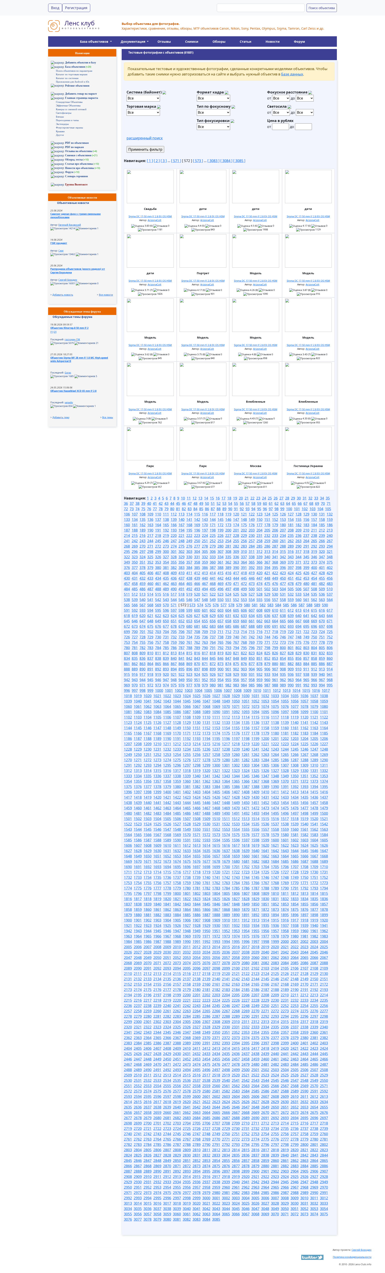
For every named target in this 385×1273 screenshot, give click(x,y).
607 (252, 610)
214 (127, 535)
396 (283, 567)
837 (150, 658)
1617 (236, 845)
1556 (255, 829)
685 (228, 626)
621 (150, 615)
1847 (226, 904)
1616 (226, 845)
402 (330, 567)
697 (322, 626)
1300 (216, 765)
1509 (206, 818)
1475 (285, 808)
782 (142, 647)
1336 (157, 776)
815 (189, 653)
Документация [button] (133, 41)
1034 (285, 695)
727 (135, 637)
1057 (304, 701)
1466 (196, 808)
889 (135, 669)
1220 (255, 743)
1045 (187, 701)
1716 (177, 872)
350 (135, 562)
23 (258, 498)
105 (328, 508)
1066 (187, 706)
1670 (138, 861)
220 (174, 535)
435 (166, 578)
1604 (314, 840)
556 (267, 599)
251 (205, 540)
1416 (324, 792)
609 (267, 610)
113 (181, 514)
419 (252, 573)
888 (127, 669)
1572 (206, 834)
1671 (147, 861)
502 (267, 589)
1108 (187, 717)
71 (329, 503)
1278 (206, 759)
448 (267, 578)
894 (174, 669)
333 (213, 556)
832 (322, 653)
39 (143, 503)
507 (306, 589)
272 (158, 546)
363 (236, 562)
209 (298, 530)
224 (205, 535)
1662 (265, 856)
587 (302, 605)
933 (267, 674)
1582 (304, 834)
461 (158, 583)
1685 (285, 861)
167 (181, 524)
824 (259, 653)
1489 (216, 813)
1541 (314, 824)
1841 (167, 904)
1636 (216, 850)
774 (291, 642)
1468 (216, 808)
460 (150, 583)
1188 (147, 738)
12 (194, 498)
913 (322, 669)
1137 (265, 722)
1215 (206, 743)
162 (142, 524)
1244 (285, 749)
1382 (196, 786)
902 (236, 669)
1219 (246, 743)
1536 (265, 824)
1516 (275, 818)
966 (314, 679)
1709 (314, 866)
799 (275, 647)
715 (252, 631)
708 (197, 631)
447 (259, 578)
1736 (167, 877)
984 (244, 685)
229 (244, 535)
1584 (324, 834)
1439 (138, 802)
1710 (324, 866)
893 (166, 669)
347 (322, 556)
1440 (147, 802)
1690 (128, 866)
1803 (206, 893)
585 (286, 605)
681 (197, 626)
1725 (265, 872)
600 (197, 610)
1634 (196, 850)
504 (283, 589)
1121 (314, 717)
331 (197, 556)
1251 (147, 754)
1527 (177, 824)
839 (166, 658)
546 (189, 599)
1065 (177, 706)
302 (181, 551)
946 (158, 679)
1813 (304, 893)
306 (213, 551)
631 (228, 615)
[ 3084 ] (226, 160)
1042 (157, 701)
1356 (147, 781)
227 (228, 535)
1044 (177, 701)
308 (228, 551)
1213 (187, 743)
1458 (324, 802)
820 (228, 653)
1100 (314, 711)
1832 (285, 898)
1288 (304, 759)
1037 (314, 695)
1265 (285, 754)
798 (267, 647)
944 (142, 679)
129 (306, 514)
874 (228, 663)
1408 (246, 792)
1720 (216, 872)
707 (189, 631)
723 (314, 631)
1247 (314, 749)
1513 (246, 818)
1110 (206, 717)
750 (314, 637)
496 (220, 589)
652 (181, 621)
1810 (275, 893)
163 (150, 524)
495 (213, 589)
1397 (138, 792)
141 (189, 519)
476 (275, 583)
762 (197, 642)
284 (252, 546)
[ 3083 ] (213, 160)
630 (220, 615)
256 (244, 540)
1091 (226, 711)
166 (174, 524)
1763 (226, 882)
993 (314, 685)
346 (314, 556)
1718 (196, 872)
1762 (216, 882)
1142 (314, 722)
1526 (167, 824)
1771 (304, 882)
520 (197, 594)
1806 (236, 893)
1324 (246, 770)
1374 (324, 781)
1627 (128, 850)
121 (244, 514)
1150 (187, 727)
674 (142, 626)
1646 (314, 850)
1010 (257, 690)
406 (150, 573)
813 (174, 653)
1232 (167, 749)
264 (306, 540)
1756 (157, 882)
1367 (255, 781)
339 (259, 556)
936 (291, 674)
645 (127, 621)
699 (127, 631)
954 (220, 679)
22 (252, 498)
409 (174, 573)
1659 (236, 856)
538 (127, 599)
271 (150, 546)
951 (197, 679)
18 (229, 498)
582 (263, 605)
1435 (304, 797)
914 (330, 669)
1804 (216, 893)
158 (322, 519)
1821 (177, 898)
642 (314, 615)
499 (244, 589)
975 (174, 685)
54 (230, 503)
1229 (138, 749)
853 (275, 658)
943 (135, 679)
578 (231, 605)
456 (330, 578)
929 (236, 674)
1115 (255, 717)
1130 (196, 722)
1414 (304, 792)
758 (166, 642)
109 (150, 514)
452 (298, 578)
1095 (265, 711)
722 (306, 631)
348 (330, 556)
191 (158, 530)
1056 (295, 701)
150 (259, 519)
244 (150, 540)
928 (228, 674)
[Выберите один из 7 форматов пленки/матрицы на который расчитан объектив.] (226, 92)
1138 (275, 722)
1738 (187, 877)
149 (252, 519)
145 (220, 519)
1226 (314, 743)
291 (306, 546)
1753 (128, 882)
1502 (138, 818)
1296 (177, 765)
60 (265, 503)
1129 (187, 722)
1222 (275, 743)
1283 (255, 759)
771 (267, 642)
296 (135, 551)
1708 (304, 866)
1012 (277, 690)
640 (298, 615)
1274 (167, 759)
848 (236, 658)
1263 (265, 754)
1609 (157, 845)
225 (213, 535)
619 (135, 615)
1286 (285, 759)
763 (205, 642)
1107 (177, 717)
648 (150, 621)
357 (189, 562)
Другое (60, 135)
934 (275, 674)
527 (252, 594)
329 (181, 556)
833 (330, 653)
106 (127, 514)
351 (142, 562)
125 (275, 514)
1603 (304, 840)
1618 (246, 845)
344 (298, 556)
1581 (295, 834)
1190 (167, 738)
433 (150, 578)
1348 (275, 776)
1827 (236, 898)
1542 (324, 824)
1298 (196, 765)
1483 (157, 813)
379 (150, 567)
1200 (265, 738)
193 (174, 530)
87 (213, 508)
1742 (226, 877)
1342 (216, 776)
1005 (208, 690)
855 (291, 658)
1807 (246, 893)
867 (174, 663)
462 (166, 583)
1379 (167, 786)
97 (271, 508)
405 (142, 573)
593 (142, 610)
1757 (167, 882)
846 (220, 658)
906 (267, 669)
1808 (255, 893)
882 (291, 663)
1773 (324, 882)
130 (314, 514)
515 (158, 594)
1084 (157, 711)
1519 (304, 818)
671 (330, 621)
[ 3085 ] (239, 160)
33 (316, 498)
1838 (138, 904)
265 (314, 540)
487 (150, 589)
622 (158, 615)
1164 (324, 727)
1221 (265, 743)
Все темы (107, 417)
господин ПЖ (72, 339)
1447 (216, 802)
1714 (157, 872)
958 (252, 679)
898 (205, 669)
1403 (196, 792)
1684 (275, 861)
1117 (275, 717)
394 (267, 567)
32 (310, 498)
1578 (265, 834)
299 (158, 551)
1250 (138, 754)
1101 (324, 711)
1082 (138, 711)
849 (244, 658)
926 (213, 674)
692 (283, 626)
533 (298, 594)
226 (220, 535)
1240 (246, 749)
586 (294, 605)
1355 (138, 781)
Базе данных (292, 74)
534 (306, 594)
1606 (128, 845)
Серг (61, 250)
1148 (167, 727)
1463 (167, 808)
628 (205, 615)
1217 (226, 743)
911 (306, 669)
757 (158, 642)
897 (197, 669)
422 (275, 573)
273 (166, 546)
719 (283, 631)
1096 (275, 711)
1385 (226, 786)
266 (322, 540)
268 (127, 546)
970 (135, 685)
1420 (157, 797)
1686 (295, 861)
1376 (138, 786)
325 (150, 556)
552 (236, 599)
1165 (128, 733)
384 (189, 567)
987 (267, 685)
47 (190, 503)
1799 (167, 893)
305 (205, 551)
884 (306, 663)
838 (158, 658)
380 (158, 567)
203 (252, 530)
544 (174, 599)
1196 (226, 738)
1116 (265, 717)
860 (330, 658)
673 (135, 626)
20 (241, 498)
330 (189, 556)
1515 (265, 818)
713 (236, 631)
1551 (206, 829)
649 (158, 621)
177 (259, 524)
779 (330, 642)
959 (259, 679)
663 (267, 621)
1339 (187, 776)
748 (298, 637)
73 (132, 508)
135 (142, 519)
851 (259, 658)
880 (275, 663)
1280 (226, 759)
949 (181, 679)
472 (244, 583)
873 (220, 663)
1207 (128, 743)
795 (244, 647)
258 (259, 540)
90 (230, 508)
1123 (128, 722)
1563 (324, 829)
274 (174, 546)
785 (166, 647)
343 (291, 556)
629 (213, 615)
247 (174, 540)
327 (166, 556)
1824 (206, 898)
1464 (177, 808)
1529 (196, 824)
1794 (324, 888)
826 (275, 653)
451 (291, 578)
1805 (226, 893)
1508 (196, 818)
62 (276, 503)
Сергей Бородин (67, 279)
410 (181, 573)
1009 (247, 690)
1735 (157, 877)
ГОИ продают (58, 243)
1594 (216, 840)
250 (197, 540)
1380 (177, 786)
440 (205, 578)
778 (322, 642)
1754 (138, 882)
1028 (226, 695)
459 (142, 583)
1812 (295, 893)
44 (172, 503)
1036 (304, 695)
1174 (216, 733)
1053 (265, 701)
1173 (206, 733)
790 (205, 647)
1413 (295, 792)
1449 (236, 802)
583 (270, 605)
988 (275, 685)
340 (267, 556)
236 (298, 535)
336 (236, 556)
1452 (265, 802)
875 (236, 663)
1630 (157, 850)
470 (228, 583)
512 (135, 594)
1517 (285, 818)
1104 (147, 717)
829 (298, 653)
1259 (226, 754)
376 (127, 567)
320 (322, 551)
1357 (157, 781)
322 (127, 556)
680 (189, 626)
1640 (255, 850)
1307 (285, 765)
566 (135, 605)
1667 (314, 856)
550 (220, 599)
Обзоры (219, 41)
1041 (147, 701)
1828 (246, 898)
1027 (216, 695)
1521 (324, 818)
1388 (255, 786)
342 (283, 556)
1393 (304, 786)
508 (314, 589)
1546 (157, 829)
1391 (285, 786)
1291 (128, 765)
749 (306, 637)
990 (291, 685)
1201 (275, 738)
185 (322, 524)
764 (213, 642)
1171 (187, 733)
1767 (265, 882)
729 (150, 637)
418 (244, 573)
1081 (128, 711)
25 (270, 498)
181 (291, 524)
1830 (265, 898)
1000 (159, 690)
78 (161, 508)
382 (174, 567)
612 (291, 610)
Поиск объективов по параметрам (74, 70)
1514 (255, 818)
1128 (177, 722)
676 (158, 626)
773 (283, 642)
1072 (246, 706)
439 (197, 578)
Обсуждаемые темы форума (72, 317)
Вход (55, 7)
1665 (295, 856)
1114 (246, 717)
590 (325, 605)
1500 (324, 813)
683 (213, 626)
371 (298, 562)
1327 (275, 770)
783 (150, 647)
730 (158, 637)
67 (305, 503)
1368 (265, 781)
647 (142, 621)
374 (322, 562)
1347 (265, 776)
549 (213, 599)
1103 (138, 717)
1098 (295, 711)
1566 (147, 834)
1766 (255, 882)
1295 (167, 765)
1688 (314, 861)
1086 (177, 711)
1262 (255, 754)
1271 (138, 759)
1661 (255, 856)
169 (197, 524)
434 (158, 578)
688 (252, 626)
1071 (236, 706)
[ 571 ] (176, 160)
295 (127, 551)
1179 (265, 733)
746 (283, 637)
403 (127, 573)
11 (189, 498)
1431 (265, 797)
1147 (157, 727)
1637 (226, 850)
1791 (295, 888)
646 (135, 621)
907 (275, 669)
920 (166, 674)
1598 (255, 840)
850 (252, 658)
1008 (237, 690)
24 (264, 498)
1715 (167, 872)
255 (236, 540)
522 (213, 594)
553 (244, 599)
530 (275, 594)
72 (126, 508)
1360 (187, 781)
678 (174, 626)
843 (197, 658)
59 (259, 503)
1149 (177, 727)
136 (150, 519)
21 (247, 498)
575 (208, 605)
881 (283, 663)
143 (205, 519)
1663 (275, 856)
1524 (147, 824)
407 (158, 573)
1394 (314, 786)
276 (189, 546)
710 (213, 631)
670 (322, 621)
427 (314, 573)
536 (322, 594)
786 (174, 647)
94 (253, 508)
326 (158, 556)
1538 (285, 824)
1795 (128, 893)
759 (174, 642)
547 (197, 599)
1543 (128, 829)
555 (259, 599)
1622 (285, 845)
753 (127, 642)
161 (135, 524)
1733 (138, 877)
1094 (255, 711)
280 (220, 546)
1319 (196, 770)
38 (137, 503)
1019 (138, 695)
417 (236, 573)
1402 (187, 792)
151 (267, 519)
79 (166, 508)
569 (158, 605)
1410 (265, 792)
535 (314, 594)
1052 (255, 701)
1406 (226, 792)
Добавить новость (62, 294)
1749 (295, 877)
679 (181, 626)
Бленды (60, 116)
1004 (198, 690)
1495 (275, 813)
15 (212, 498)
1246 (304, 749)
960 (267, 679)
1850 (255, 904)
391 (244, 567)
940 (322, 674)
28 (287, 498)
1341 (206, 776)
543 (166, 599)
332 (205, 556)
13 (200, 498)
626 (189, 615)
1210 (157, 743)
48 (195, 503)
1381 (187, 786)
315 (283, 551)
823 (252, 653)
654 (197, 621)
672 (127, 626)
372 (306, 562)
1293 (147, 765)
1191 (177, 738)
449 (275, 578)
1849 (246, 904)
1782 (206, 888)
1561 (304, 829)
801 (291, 647)
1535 (255, 824)
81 (178, 508)
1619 (255, 845)
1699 (216, 866)
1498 (304, 813)
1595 (226, 840)
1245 (295, 749)
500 (252, 589)
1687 (304, 861)
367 (267, 562)
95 (259, 508)
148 (244, 519)
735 (197, 637)
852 (267, 658)
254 (228, 540)
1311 (324, 765)
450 (283, 578)
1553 (226, 829)
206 (275, 530)
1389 (265, 786)
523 (220, 594)
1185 (324, 733)
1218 (236, 743)
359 (205, 562)
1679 (226, 861)
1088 (196, 711)
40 (149, 503)
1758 (177, 882)
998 (142, 690)
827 (283, 653)
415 (220, 573)
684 (220, 626)
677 (166, 626)
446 (252, 578)
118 (220, 514)
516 (166, 594)
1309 (304, 765)
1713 (147, 872)
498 (236, 589)
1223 (285, 743)
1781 (196, 888)
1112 (226, 717)
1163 (314, 727)
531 (283, 594)
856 (298, 658)
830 (306, 653)
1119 (295, 717)
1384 (216, 786)
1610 (167, 845)
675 (150, 626)
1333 (128, 776)
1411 (275, 792)
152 (275, 519)
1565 (138, 834)
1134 (236, 722)
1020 (147, 695)
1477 (304, 808)
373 (314, 562)
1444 (187, 802)
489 (166, 589)
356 (181, 562)
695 (306, 626)
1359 (177, 781)
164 (158, 524)
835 (135, 658)
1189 (157, 738)
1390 (275, 786)
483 (330, 583)
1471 (246, 808)
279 (213, 546)
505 (291, 589)
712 (228, 631)
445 (244, 578)
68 (311, 503)
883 (298, 663)
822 (244, 653)
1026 (206, 695)
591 (127, 610)
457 (127, 583)
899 (213, 669)
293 (322, 546)
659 (236, 621)
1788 (265, 888)
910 (298, 669)
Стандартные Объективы (69, 102)
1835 (314, 898)
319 (314, 551)
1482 (147, 813)
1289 (314, 759)
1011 (267, 690)
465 (189, 583)
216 (142, 535)
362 (228, 562)
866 (166, 663)
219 (166, 535)
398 (298, 567)
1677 (206, 861)
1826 (226, 898)
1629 (147, 850)
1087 (187, 711)
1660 (246, 856)
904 (252, 669)
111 (166, 514)
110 (158, 514)
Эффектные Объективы (68, 105)
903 (244, 669)
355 (174, 562)
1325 (255, 770)
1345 (246, 776)
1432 (275, 797)
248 (181, 540)
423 (283, 573)
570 (166, 605)
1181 (285, 733)
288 (283, 546)
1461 (147, 808)
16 (218, 498)
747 (291, 637)
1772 (314, 882)
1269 (324, 754)
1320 (206, 770)
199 (220, 530)
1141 (304, 722)
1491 (236, 813)
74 (137, 508)
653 (189, 621)
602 (213, 610)
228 (236, 535)
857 (306, 658)
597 (174, 610)
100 (289, 508)
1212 (177, 743)
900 (220, 669)
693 (291, 626)
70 (323, 503)
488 (158, 589)
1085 (167, 711)
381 (166, 567)
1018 (128, 695)
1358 (167, 781)
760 (181, 642)
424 (291, 573)
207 (283, 530)
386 (205, 567)
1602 (295, 840)
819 (220, 653)
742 (252, 637)
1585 (128, 840)
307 (220, 551)
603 (220, 610)
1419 (147, 797)
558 (283, 599)
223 (197, 535)
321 (330, 551)
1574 (226, 834)
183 (306, 524)
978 (197, 685)
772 (275, 642)
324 (142, 556)
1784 (226, 888)
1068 (206, 706)
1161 (295, 727)
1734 (147, 877)
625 (181, 615)
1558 (275, 829)
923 (189, 674)
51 (213, 503)
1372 (304, 781)
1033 (275, 695)
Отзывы (164, 41)
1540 (304, 824)
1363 (216, 781)
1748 (285, 877)
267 (330, 540)
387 (213, 567)
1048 (216, 701)
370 (291, 562)
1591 (187, 840)
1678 (216, 861)
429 (330, 573)
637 (275, 615)
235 (291, 535)
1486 (187, 813)
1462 (157, 808)
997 (135, 690)
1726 (275, 872)
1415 (314, 792)
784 (158, 647)
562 (314, 599)
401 (322, 567)
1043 (167, 701)
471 (236, 583)
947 (166, 679)
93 (248, 508)
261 (283, 540)
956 (236, 679)
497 (228, 589)
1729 (304, 872)
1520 (314, 818)
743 (259, 637)
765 (220, 642)
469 (220, 583)
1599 (265, 840)
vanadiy (69, 402)
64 (288, 503)
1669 (128, 861)
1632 (177, 850)
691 (275, 626)
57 (248, 503)
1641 (265, 850)
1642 (275, 850)
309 (236, 551)
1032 (265, 695)
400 (314, 567)
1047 (206, 701)
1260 (236, 754)
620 (142, 615)
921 (174, 674)
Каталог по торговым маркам (71, 74)
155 (298, 519)
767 (236, 642)
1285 (275, 759)
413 (205, 573)
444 (236, 578)
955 (228, 679)
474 (259, 583)
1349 (285, 776)
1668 (324, 856)
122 (252, 514)
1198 (246, 738)
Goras (68, 372)
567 (142, 605)
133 (127, 519)
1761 (206, 882)
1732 (128, 877)
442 (220, 578)
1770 (295, 882)
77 (155, 508)
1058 (314, 701)
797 (259, 647)
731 (166, 637)
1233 (177, 749)
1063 (157, 706)
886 (322, 663)
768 (244, 642)
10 (183, 498)
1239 (236, 749)
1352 (314, 776)
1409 (255, 792)
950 (189, 679)
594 (150, 610)
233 (275, 535)
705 (174, 631)
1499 (314, 813)
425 (298, 573)
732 (174, 637)
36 (126, 503)
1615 (216, 845)
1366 (246, 781)
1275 (177, 759)
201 (236, 530)
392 (252, 567)
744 (267, 637)
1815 (324, 893)
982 (228, 685)
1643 (285, 850)
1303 (246, 765)
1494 (265, 813)
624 (174, 615)
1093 (246, 711)
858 (314, 658)
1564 (128, 834)
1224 (295, 743)
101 (297, 508)
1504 (157, 818)
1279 (216, 759)
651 (174, 621)
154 (291, 519)
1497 (295, 813)
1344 (236, 776)
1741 (216, 877)
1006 (218, 690)
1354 (128, 781)
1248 (324, 749)
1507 (187, 818)
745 (275, 637)
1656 (206, 856)
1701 (236, 866)
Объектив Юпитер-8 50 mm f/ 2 (69, 327)
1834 (304, 898)
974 (166, 685)
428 (322, 573)
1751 (314, 877)
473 (252, 583)
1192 (187, 738)
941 (330, 674)
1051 (246, 701)
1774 (128, 888)
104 (320, 508)
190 (150, 530)
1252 (157, 754)
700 (135, 631)
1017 (326, 690)
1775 (138, 888)
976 (181, 685)
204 (259, 530)
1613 (196, 845)
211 (314, 530)
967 (322, 679)
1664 (285, 856)
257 (252, 540)
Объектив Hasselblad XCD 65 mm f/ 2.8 (73, 390)
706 (181, 631)
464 (181, 583)
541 (150, 599)
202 (244, 530)
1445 (196, 802)
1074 (265, 706)
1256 (196, 754)
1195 (216, 738)
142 (197, 519)
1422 (177, 797)
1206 (324, 738)
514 (150, 594)
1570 (187, 834)
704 (166, 631)
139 (174, 519)
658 (228, 621)
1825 (216, 898)
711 (220, 631)
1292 (138, 765)
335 (228, 556)
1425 (206, 797)
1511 (226, 818)
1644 (295, 850)
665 (283, 621)
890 (142, 669)
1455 (295, 802)
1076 (285, 706)
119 (228, 514)
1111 (216, 717)
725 (330, 631)
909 (291, 669)
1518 (295, 818)
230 (252, 535)
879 (267, 663)
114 (189, 514)
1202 (285, 738)
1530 (206, 824)
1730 (314, 872)
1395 (324, 786)
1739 (196, 877)
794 (236, 647)
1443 (177, 802)
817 (205, 653)
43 (166, 503)
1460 (138, 808)
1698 (206, 866)
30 (299, 498)
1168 (157, 733)
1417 (128, 797)
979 (205, 685)
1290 (324, 759)
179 (275, 524)
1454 (285, 802)
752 (330, 637)
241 (127, 540)
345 (306, 556)
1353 (324, 776)
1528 (187, 824)
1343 (226, 776)
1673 (167, 861)
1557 (265, 829)
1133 (226, 722)
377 (135, 567)
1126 (157, 722)
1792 (304, 888)
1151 (196, 727)
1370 (285, 781)
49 (201, 503)
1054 (275, 701)
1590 (177, 840)
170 (205, 524)
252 (213, 540)
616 (322, 610)
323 (135, 556)
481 (314, 583)
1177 (246, 733)
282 (236, 546)
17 (223, 498)
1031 (255, 695)
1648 (128, 856)
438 (189, 578)
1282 (246, 759)
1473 (265, 808)
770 (259, 642)
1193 (196, 738)
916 (135, 674)
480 (306, 583)
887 (330, 663)
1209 (147, 743)
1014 (296, 690)
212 (322, 530)
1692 (147, 866)
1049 (226, 701)
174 (236, 524)
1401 (177, 792)
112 (174, 514)
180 (283, 524)
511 (127, 594)
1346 (255, 776)
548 (205, 599)
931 (252, 674)
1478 (314, 808)
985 (252, 685)
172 (220, 524)
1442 (167, 802)
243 (142, 540)
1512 (236, 818)
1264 (275, 754)
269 (135, 546)
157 (314, 519)
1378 (157, 786)
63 (282, 503)
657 (220, 621)
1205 (314, 738)
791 (213, 647)
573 (192, 605)
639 (291, 615)
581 (255, 605)
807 (127, 653)
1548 (177, 829)
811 (158, 653)
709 (205, 631)
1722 (236, 872)
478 (291, 583)
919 (158, 674)
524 (228, 594)
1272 (147, 759)
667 (298, 621)
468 (213, 583)
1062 (147, 706)
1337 (167, 776)
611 (283, 610)
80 (172, 508)
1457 (314, 802)
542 (158, 599)
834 (127, 658)
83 (190, 508)
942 (127, 679)
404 (135, 573)
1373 (314, 781)
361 (220, 562)
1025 (196, 695)
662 (259, 621)
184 (314, 524)
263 (298, 540)
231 (259, 535)
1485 (177, 813)
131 (322, 514)
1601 (285, 840)
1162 (304, 727)
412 (197, 573)
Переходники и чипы (67, 120)
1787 (255, 888)
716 (259, 631)
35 (328, 498)
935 (283, 674)
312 (259, 551)
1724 (255, 872)
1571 (196, 834)
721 (298, 631)
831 (314, 653)
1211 (167, 743)
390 (236, 567)
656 (213, 621)
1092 (236, 711)
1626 (324, 845)
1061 (138, 706)
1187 (138, 738)
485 (135, 589)
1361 (196, 781)
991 (298, 685)
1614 (206, 845)
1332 (324, 770)
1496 (285, 813)
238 (314, 535)
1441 (157, 802)
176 (252, 524)
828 (291, 653)
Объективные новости (73, 203)
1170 (177, 733)
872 (213, 663)
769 (252, 642)
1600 (275, 840)
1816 (128, 898)
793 (228, 647)
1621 (275, 845)
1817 (138, 898)
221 (181, 535)
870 (197, 663)
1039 (128, 701)
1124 (138, 722)
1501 (128, 818)
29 (293, 498)
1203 (295, 738)
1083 (147, 711)
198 (213, 530)
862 (135, 663)
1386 (236, 786)
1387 (246, 786)
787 (181, 647)
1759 (187, 882)
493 (197, 589)
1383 (206, 786)
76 (149, 508)
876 (244, 663)
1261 (246, 754)
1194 (206, 738)
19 (235, 498)
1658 (226, 856)
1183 (304, 733)
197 (205, 530)
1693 (157, 866)
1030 (246, 695)
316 (291, 551)
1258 (216, 754)
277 (197, 546)
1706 (285, 866)
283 (244, 546)
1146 (147, 727)
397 (291, 567)
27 (281, 498)
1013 (287, 690)
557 (275, 599)
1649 (138, 856)
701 (142, 631)
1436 (314, 797)
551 (228, 599)
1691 (138, 866)
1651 (157, 856)
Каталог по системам (67, 78)
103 (312, 508)
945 (150, 679)
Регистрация (76, 7)
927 (220, 674)
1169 (167, 733)
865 (158, 663)
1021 (157, 695)
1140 (295, 722)
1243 (275, 749)
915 (127, 674)
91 (236, 508)
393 (259, 567)
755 (142, 642)
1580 (285, 834)
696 (314, 626)
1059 (324, 701)
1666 (304, 856)
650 (166, 621)
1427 (226, 797)
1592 (196, 840)
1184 (314, 733)
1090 (216, 711)
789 (197, 647)
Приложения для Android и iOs (72, 81)
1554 (236, 829)
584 (278, 605)
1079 (314, 706)
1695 (177, 866)
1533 (236, 824)
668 (306, 621)
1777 (157, 888)
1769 (285, 882)
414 (213, 573)
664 (275, 621)
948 (174, 679)
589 (317, 605)
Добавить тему (60, 417)
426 (306, 573)
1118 (285, 717)
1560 (295, 829)
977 (189, 685)
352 (150, 562)
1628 (138, 850)
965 (306, 679)
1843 (187, 904)
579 (239, 605)
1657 (216, 856)
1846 (216, 904)
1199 (255, 738)
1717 (187, 872)
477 (283, 583)
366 (259, 562)
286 (267, 546)
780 (127, 647)
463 (174, 583)
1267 (304, 754)
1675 (187, 861)
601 (205, 610)
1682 (255, 861)
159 (330, 519)
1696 (187, 866)
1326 (265, 770)
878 (259, 663)
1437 (324, 797)
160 (127, 524)
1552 (216, 829)
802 (298, 647)
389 (228, 567)
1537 (275, 824)
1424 (196, 797)
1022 (167, 695)
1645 (304, 850)
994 (322, 685)
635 (259, 615)
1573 (216, 834)
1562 (314, 829)
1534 (246, 824)
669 (314, 621)
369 (283, 562)
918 (150, 674)
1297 (187, 765)
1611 (177, 845)
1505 (167, 818)
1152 (206, 727)
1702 (246, 866)
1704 (265, 866)
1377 (147, 786)
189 (142, 530)
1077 (295, 706)
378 (142, 567)
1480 (128, 813)
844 (205, 658)
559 (291, 599)
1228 (128, 749)
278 (205, 546)
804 (314, 647)
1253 (167, 754)
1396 (128, 792)
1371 (295, 781)
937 (298, 674)
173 (228, 524)
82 (184, 508)
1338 (177, 776)
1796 (138, 893)
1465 (187, 808)
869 (189, 663)
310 (244, 551)
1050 (236, 701)
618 (127, 615)
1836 (324, 898)
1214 (196, 743)
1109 (196, 717)
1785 (236, 888)
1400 (167, 792)
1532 (226, 824)
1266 (295, 754)
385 (197, 567)
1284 (265, 759)
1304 (255, 765)
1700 (226, 866)
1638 (236, 850)
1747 (275, 877)
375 (330, 562)
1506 (177, 818)
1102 (128, 717)
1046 (196, 701)
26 (276, 498)
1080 (324, 706)
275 (181, 546)
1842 (177, 904)
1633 (187, 850)
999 (150, 690)
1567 (157, 834)
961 (275, 679)
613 (298, 610)
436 (174, 578)
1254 (177, 754)
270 (142, 546)
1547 (167, 829)
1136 (255, 722)
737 (213, 637)
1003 (188, 690)
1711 (128, 872)
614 (306, 610)
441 (213, 578)
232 (267, 535)
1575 (236, 834)
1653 (177, 856)
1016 (316, 690)
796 (252, 647)
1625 (314, 845)
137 (158, 519)
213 (330, 530)
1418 (138, 797)
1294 (157, 765)
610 (275, 610)
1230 (147, 749)
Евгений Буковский (69, 224)
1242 (265, 749)
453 (306, 578)
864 (150, 663)
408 (166, 573)
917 (142, 674)
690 (267, 626)
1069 (216, 706)
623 (166, 615)
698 (330, 626)
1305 (265, 765)
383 (181, 567)
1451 (255, 802)
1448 (226, 802)
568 (150, 605)
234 (283, 535)
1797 (147, 893)
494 (205, 589)
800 (283, 647)
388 (220, 567)
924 (197, 674)
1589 (167, 840)
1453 (275, 802)
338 (252, 556)
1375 (128, 786)
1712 (138, 872)
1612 (187, 845)
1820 (167, 898)
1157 (255, 727)
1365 (236, 781)
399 (306, 567)
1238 (226, 749)
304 (197, 551)
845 (213, 658)
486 (142, 589)
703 (158, 631)
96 (265, 508)
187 (127, 530)
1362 (206, 781)
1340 (196, 776)
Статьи (245, 41)
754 (135, 642)
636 (267, 615)
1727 (285, 872)
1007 (228, 690)
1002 (179, 690)
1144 (128, 727)
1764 (236, 882)
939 (314, 674)
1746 (265, 877)
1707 (295, 866)
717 (267, 631)
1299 (206, 765)
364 (244, 562)
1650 (147, 856)
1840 (157, 904)
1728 (295, 872)
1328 (285, 770)
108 (142, 514)
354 (166, 562)
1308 (295, 765)
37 (132, 503)
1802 (196, 893)
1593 (206, 840)
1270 (128, 759)
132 (330, 514)
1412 (285, 792)
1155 (236, 727)
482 (322, 583)
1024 (187, 695)
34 (322, 498)
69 (317, 503)
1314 (147, 770)
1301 (226, 765)
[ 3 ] (164, 160)
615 (314, 610)
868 (181, 663)
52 (219, 503)
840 (174, 658)
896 (189, 669)
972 (150, 685)
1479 (324, 808)
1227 (324, 743)
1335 (147, 776)
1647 (324, 850)
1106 (167, 717)
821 (236, 653)
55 (236, 503)
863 (142, 663)
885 (314, 663)
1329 (295, 770)
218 (158, 535)
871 (205, 663)
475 (267, 583)
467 (205, 583)
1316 (167, 770)
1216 (216, 743)
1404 (206, 792)
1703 (255, 866)
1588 (157, 840)
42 (161, 503)
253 (220, 540)
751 (322, 637)
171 (213, 524)
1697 (196, 866)
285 (259, 546)
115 (197, 514)
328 (174, 556)
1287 (295, 759)
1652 (167, 856)
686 (236, 626)
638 (283, 615)
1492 (246, 813)
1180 (275, 733)
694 (298, 626)
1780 (187, 888)
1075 (275, 706)
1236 (206, 749)
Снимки (191, 41)
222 (189, 535)
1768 (275, 882)
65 (294, 503)
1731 (324, 872)
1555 (246, 829)
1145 (138, 727)
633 (244, 615)
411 (189, 573)
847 (228, 658)
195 (189, 530)
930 (244, 674)
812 (166, 653)
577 (224, 605)
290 (298, 546)
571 (174, 605)
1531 (216, 824)
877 (252, 663)
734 (189, 637)
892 (158, 669)
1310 (314, 765)
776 (306, 642)
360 (213, 562)
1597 (246, 840)
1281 (236, 759)
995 (330, 685)
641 (306, 615)
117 (213, 514)
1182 (295, 733)
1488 (206, 813)
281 (228, 546)
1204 (304, 738)
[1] (51, 331)
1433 (285, 797)
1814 (314, 893)
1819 (157, 898)
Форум (299, 41)
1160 (285, 727)
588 (309, 605)
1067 (196, 706)
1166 (138, 733)
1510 (216, 818)
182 (298, 524)
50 (207, 503)
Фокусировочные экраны (69, 127)
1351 (304, 776)
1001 (169, 690)
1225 (304, 743)
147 (236, 519)
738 (220, 637)
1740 (206, 877)
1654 (187, 856)
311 (252, 551)
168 (189, 524)
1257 (206, 754)
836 (142, 658)
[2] (55, 331)
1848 (236, 904)
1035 (295, 695)
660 (244, 621)
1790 (285, 888)
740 (236, 637)
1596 (236, 840)
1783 (216, 888)
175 (244, 524)
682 (205, 626)
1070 (226, 706)
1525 (157, 824)
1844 (196, 904)
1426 (216, 797)
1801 (187, 893)
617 (330, 610)
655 (205, 621)
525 (236, 594)
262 (291, 540)
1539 (295, 824)
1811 (285, 893)
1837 (128, 904)
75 (143, 508)
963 (291, 679)
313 (267, 551)
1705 (275, 866)
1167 (147, 733)
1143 (324, 722)
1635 (206, 850)
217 (150, 535)
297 (142, 551)
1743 (236, 877)
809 (142, 653)
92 (242, 508)
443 (228, 578)
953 (213, 679)
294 (330, 546)
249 (189, 540)
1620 (265, 845)
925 (205, 674)
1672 (157, 861)
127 (291, 514)
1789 (275, 888)
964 (298, 679)
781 (135, 647)
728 (142, 637)
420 (259, 573)
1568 (167, 834)
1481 (138, 813)
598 (181, 610)
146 (228, 519)
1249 (128, 754)
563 (322, 599)
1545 (147, 829)
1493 (255, 813)
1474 (275, 808)
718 (275, 631)
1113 (236, 717)
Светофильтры (63, 113)
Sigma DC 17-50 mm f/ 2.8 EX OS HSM (150, 216)
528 (259, 594)
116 (205, 514)
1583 (314, 834)
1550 (196, 829)
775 (298, 642)
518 (181, 594)
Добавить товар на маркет (81, 93)
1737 (177, 877)
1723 (246, 872)
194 (181, 530)
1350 (295, 776)
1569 (177, 834)
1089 (206, 711)
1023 (177, 695)
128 (298, 514)
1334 (138, 776)
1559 (285, 829)
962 (283, 679)
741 (244, 637)
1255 (187, 754)
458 (135, 583)
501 (259, 589)
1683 (265, 861)
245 (158, 540)
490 (174, 589)
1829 (255, 898)
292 (314, 546)
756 (150, 642)
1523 (138, 824)
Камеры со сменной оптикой (71, 109)
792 (220, 647)
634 (252, 615)
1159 (275, 727)
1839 (147, 904)
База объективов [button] (94, 41)
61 (271, 503)
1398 (147, 792)
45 (178, 503)
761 (189, 642)
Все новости (106, 294)
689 (259, 626)
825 (267, 653)
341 (275, 556)
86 (207, 508)
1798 (157, 893)
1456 (304, 802)
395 (275, 567)
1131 (206, 722)
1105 (157, 717)
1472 (255, 808)
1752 (324, 877)
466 (197, 583)
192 (166, 530)
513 (142, 594)
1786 (246, 888)
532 (291, 594)
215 (135, 535)
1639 (246, 850)
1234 (187, 749)
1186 (128, 738)
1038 (324, 695)
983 (236, 685)
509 (322, 589)
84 (195, 508)
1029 (236, 695)
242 (135, 540)
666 (291, 621)
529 (267, 594)
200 (228, 530)
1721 (226, 872)
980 (213, 685)
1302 (236, 765)
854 (283, 658)
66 (300, 503)
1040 (138, 701)
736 (205, 637)
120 (236, 514)
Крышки (60, 131)
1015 (306, 690)
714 (244, 631)
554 (252, 599)
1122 (324, 717)
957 (244, 679)
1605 (324, 840)
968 (330, 679)
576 (216, 605)
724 (322, 631)
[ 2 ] (157, 160)
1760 (196, 882)
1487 (196, 813)
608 (259, 610)
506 (298, 589)
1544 (138, 829)
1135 (246, 722)
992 (306, 685)
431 (135, 578)
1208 (138, 743)
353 (158, 562)
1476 (295, 808)
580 (247, 605)
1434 (295, 797)
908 (283, 669)
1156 (246, 727)
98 (276, 508)
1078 (304, 706)
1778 (167, 888)
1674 (177, 861)
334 (220, 556)
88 (219, 508)
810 (150, 653)
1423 (187, 797)
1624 (304, 845)
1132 (216, 722)
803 (306, 647)
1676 (196, 861)
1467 (206, 808)
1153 (216, 727)
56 (242, 503)
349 (127, 562)
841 (181, 658)
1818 (147, 898)
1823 (196, 898)
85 (201, 508)
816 (197, 653)
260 (275, 540)
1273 (157, 759)
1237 (216, 749)
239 (322, 535)
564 (330, 599)
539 (135, 599)
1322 (226, 770)
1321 (216, 770)
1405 (216, 792)
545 (181, 599)
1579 (275, 834)
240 (330, 535)
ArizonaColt (154, 220)
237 (306, 535)
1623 (295, 845)
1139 (285, 722)
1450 (246, 802)
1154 (226, 727)
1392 (295, 786)
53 (224, 503)
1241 (255, 749)
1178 (255, 733)
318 (306, 551)
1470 (236, 808)
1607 (138, 845)
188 (135, 530)
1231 (157, 749)
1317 (177, 770)
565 (127, 605)
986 (259, 685)
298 (150, 551)
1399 (157, 792)
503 (275, 589)
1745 (255, 877)
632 (236, 615)
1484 (167, 813)
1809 (265, 893)
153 (283, 519)
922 (181, 674)
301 (174, 551)
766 (228, 642)
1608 (147, 845)
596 (166, 610)
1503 (147, 818)
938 (306, 674)
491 (181, 589)
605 (236, 610)
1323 (236, 770)
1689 (324, 861)
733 (181, 637)
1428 (236, 797)
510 (330, 589)
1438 (128, 802)
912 (314, 669)
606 (244, 610)
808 (135, 653)
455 (322, 578)
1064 (167, 706)
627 (197, 615)
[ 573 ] (198, 160)
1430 (255, 797)
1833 (295, 898)
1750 (304, 877)
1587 (147, 840)
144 (213, 519)
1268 (314, 754)
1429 (246, 797)
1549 (187, 829)
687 (244, 626)
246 (166, 540)
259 (267, 540)
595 (158, 610)
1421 (167, 797)
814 (181, 653)
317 (298, 551)
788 (189, 647)
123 (259, 514)
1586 (138, 840)
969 (127, 685)
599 (189, 610)
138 (166, 519)
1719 (206, 872)
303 (189, 551)
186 (330, 524)
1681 (246, 861)
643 (322, 615)
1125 (147, 722)
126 (283, 514)
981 (220, 685)
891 (150, 669)
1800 (177, 893)
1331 (314, 770)
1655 (196, 856)
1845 (206, 904)
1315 (157, 770)
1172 (196, 733)
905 (259, 669)
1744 (246, 877)
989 (283, 685)
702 (150, 631)
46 (184, 503)
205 (267, 530)
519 (189, 594)
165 (166, 524)
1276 (187, 759)
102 (305, 508)
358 (197, 562)
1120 (304, 717)
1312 (128, 770)
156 (306, 519)
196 (197, 530)
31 (305, 498)
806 (330, 647)
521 (205, 594)
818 (213, 653)
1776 (147, 888)
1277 (196, 759)
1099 (304, 711)
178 (267, 524)
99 (282, 508)
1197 (236, 738)
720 (291, 631)
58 (253, 503)
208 (291, 530)
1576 (246, 834)
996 (127, 690)
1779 (177, 888)
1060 (128, 706)
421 (267, 573)
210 (306, 530)
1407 (236, 792)
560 (298, 599)
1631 (167, 850)
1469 (226, 808)
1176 (236, 733)
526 (244, 594)
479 (298, 583)
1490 (226, 813)
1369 (275, 781)
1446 (206, 802)
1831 (275, 898)
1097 (285, 711)
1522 (128, 824)
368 (275, 562)
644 (330, 615)
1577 (255, 834)
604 (228, 610)
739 (228, 637)
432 (142, 578)
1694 (167, 866)
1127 (167, 722)
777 (314, 642)
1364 (226, 781)
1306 (275, 765)
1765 (246, 882)
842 (189, 658)
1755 (147, 882)
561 (306, 599)
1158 (265, 727)
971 (142, 685)
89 (224, 508)
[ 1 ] (150, 160)
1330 (304, 770)
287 (275, 546)
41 (155, 503)
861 (127, 663)
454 (314, 578)
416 (228, 573)
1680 (236, 861)
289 (291, 546)
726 (127, 637)
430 (127, 578)
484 (127, 589)
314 (275, 551)
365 (252, 562)
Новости (273, 41)
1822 (187, 898)
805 (322, 647)
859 (322, 658)
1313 (138, 770)
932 (259, 674)
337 (244, 556)
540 (142, 599)
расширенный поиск (145, 138)
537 (330, 594)
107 (135, 514)
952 (205, 679)
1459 (128, 808)
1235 (196, 749)
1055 (285, 701)
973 (158, 685)
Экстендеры (62, 124)
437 (181, 578)
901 (228, 669)
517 (174, 594)
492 (189, 589)
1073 (255, 706)
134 (135, 519)
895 (181, 669)
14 (206, 498)
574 (200, 605)
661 (252, 621)
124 (267, 514)
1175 (226, 733)
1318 (187, 770)
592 (135, 610)
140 (181, 519)
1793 (314, 888)
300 (166, 551)
